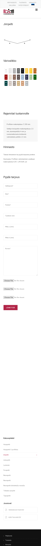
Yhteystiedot (23, 5)
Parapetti (6, 470)
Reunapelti (7, 475)
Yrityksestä (12, 2)
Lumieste (6, 465)
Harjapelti (6, 444)
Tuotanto (22, 2)
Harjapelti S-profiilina (10, 450)
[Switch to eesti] (32, 4)
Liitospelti (6, 460)
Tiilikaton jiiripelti (9, 491)
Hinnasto (32, 2)
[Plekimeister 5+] (8, 11)
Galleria (12, 5)
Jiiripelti (6, 455)
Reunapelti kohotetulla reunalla (14, 485)
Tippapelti (6, 496)
